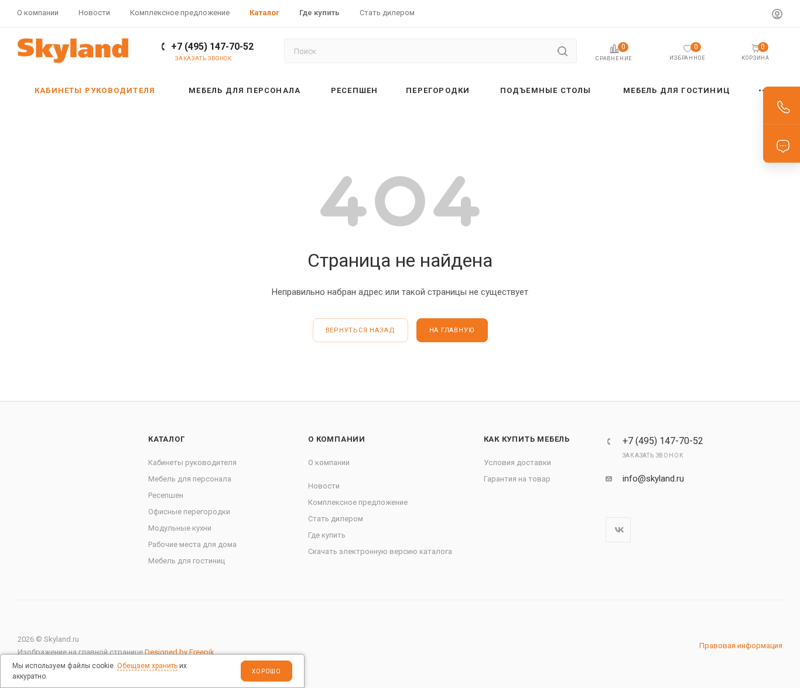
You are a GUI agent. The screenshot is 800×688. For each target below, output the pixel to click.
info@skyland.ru (653, 478)
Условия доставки (517, 462)
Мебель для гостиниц (186, 560)
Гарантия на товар (517, 478)
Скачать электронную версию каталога (380, 551)
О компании (336, 439)
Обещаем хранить (147, 666)
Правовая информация (740, 645)
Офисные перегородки (189, 511)
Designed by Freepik (179, 652)
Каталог (166, 439)
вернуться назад (360, 330)
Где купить (327, 535)
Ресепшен (165, 495)
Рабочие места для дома (192, 544)
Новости (324, 485)
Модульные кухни (179, 528)
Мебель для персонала (189, 478)
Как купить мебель (527, 439)
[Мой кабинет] (777, 15)
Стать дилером (335, 518)
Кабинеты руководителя (192, 462)
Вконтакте (618, 529)
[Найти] (562, 51)
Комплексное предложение (358, 502)
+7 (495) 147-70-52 (212, 46)
